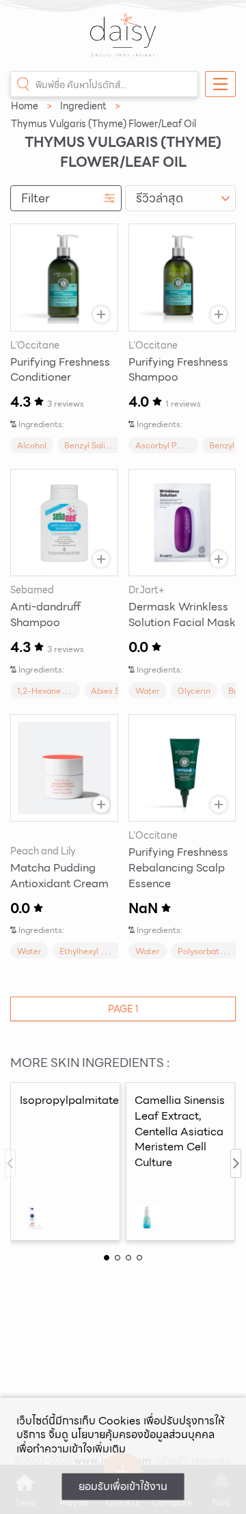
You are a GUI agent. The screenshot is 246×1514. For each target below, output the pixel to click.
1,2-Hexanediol (45, 690)
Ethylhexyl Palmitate (99, 951)
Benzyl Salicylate (96, 445)
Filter (35, 198)
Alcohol (31, 445)
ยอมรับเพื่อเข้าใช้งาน (123, 1486)
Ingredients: (41, 424)
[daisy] (123, 42)
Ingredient (83, 106)
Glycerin (194, 690)
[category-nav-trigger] (220, 84)
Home (24, 106)
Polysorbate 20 (207, 951)
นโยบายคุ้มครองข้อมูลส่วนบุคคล (143, 1434)
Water (147, 690)
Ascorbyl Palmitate (172, 445)
